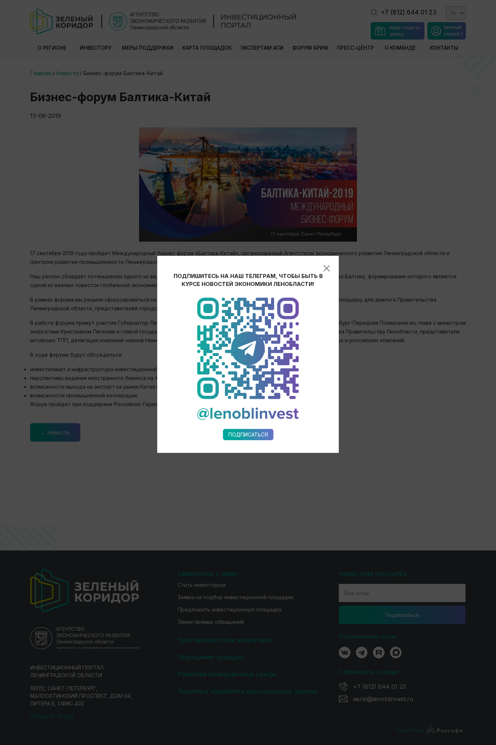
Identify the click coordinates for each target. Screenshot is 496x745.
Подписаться (248, 434)
